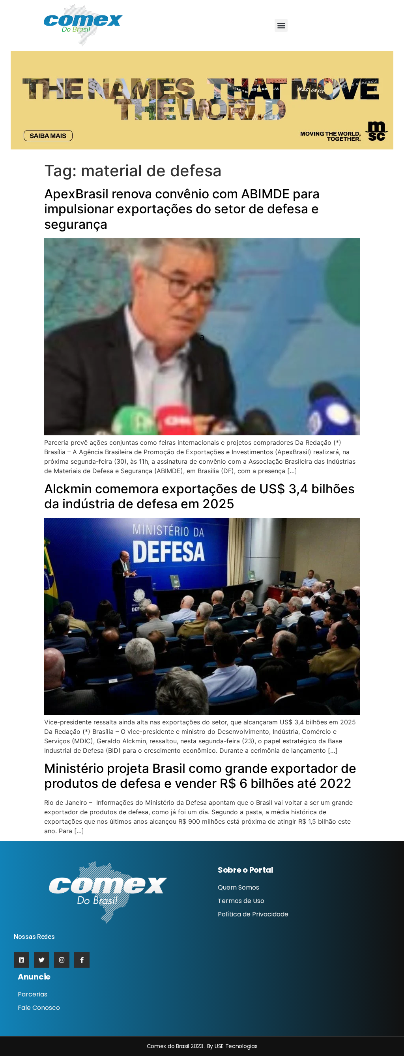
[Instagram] (61, 960)
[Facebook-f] (82, 960)
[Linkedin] (21, 960)
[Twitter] (41, 960)
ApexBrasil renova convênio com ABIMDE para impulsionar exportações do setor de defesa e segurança (182, 209)
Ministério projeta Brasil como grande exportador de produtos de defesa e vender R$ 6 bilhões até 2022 (200, 776)
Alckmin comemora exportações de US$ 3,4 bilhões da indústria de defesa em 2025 (199, 496)
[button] (281, 25)
